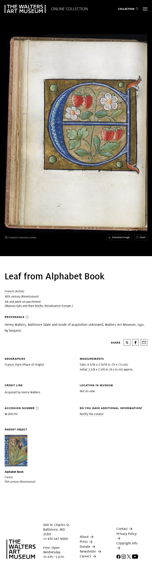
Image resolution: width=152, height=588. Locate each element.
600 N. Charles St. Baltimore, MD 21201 (56, 529)
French (9, 291)
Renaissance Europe (58, 306)
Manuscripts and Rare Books (24, 306)
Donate (85, 546)
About (85, 537)
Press (84, 542)
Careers (86, 556)
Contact (122, 529)
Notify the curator (92, 414)
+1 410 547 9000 (55, 539)
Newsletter (88, 551)
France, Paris (13, 365)
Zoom (143, 237)
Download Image (121, 237)
